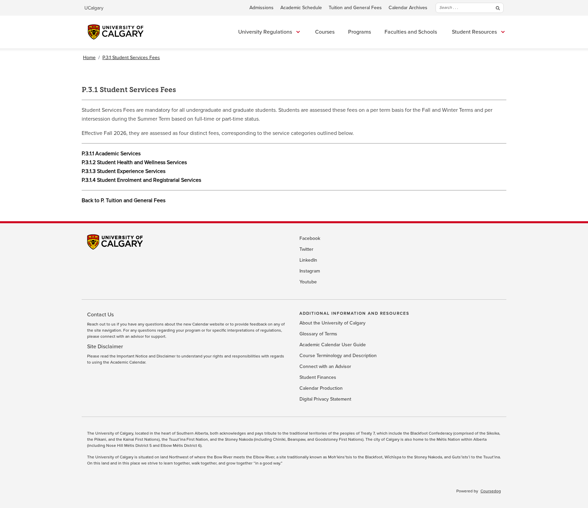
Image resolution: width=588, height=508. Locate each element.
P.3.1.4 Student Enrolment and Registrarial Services (141, 180)
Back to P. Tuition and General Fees (123, 200)
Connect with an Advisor (325, 366)
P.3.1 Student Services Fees (131, 57)
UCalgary (93, 8)
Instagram (309, 271)
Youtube (308, 282)
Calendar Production (321, 388)
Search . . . (448, 7)
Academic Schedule (301, 7)
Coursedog (490, 491)
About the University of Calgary (332, 323)
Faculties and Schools (411, 32)
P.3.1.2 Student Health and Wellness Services (134, 162)
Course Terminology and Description (338, 355)
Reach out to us (101, 324)
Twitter (306, 249)
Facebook (309, 238)
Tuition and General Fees (355, 7)
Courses (324, 32)
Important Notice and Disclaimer (146, 356)
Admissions (261, 7)
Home (89, 57)
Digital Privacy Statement (325, 399)
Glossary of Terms (318, 334)
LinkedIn (308, 260)
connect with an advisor (122, 337)
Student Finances (317, 377)
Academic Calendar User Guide (332, 345)
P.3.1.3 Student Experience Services (123, 171)
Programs (359, 32)
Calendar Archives (408, 7)
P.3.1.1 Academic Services (111, 153)
